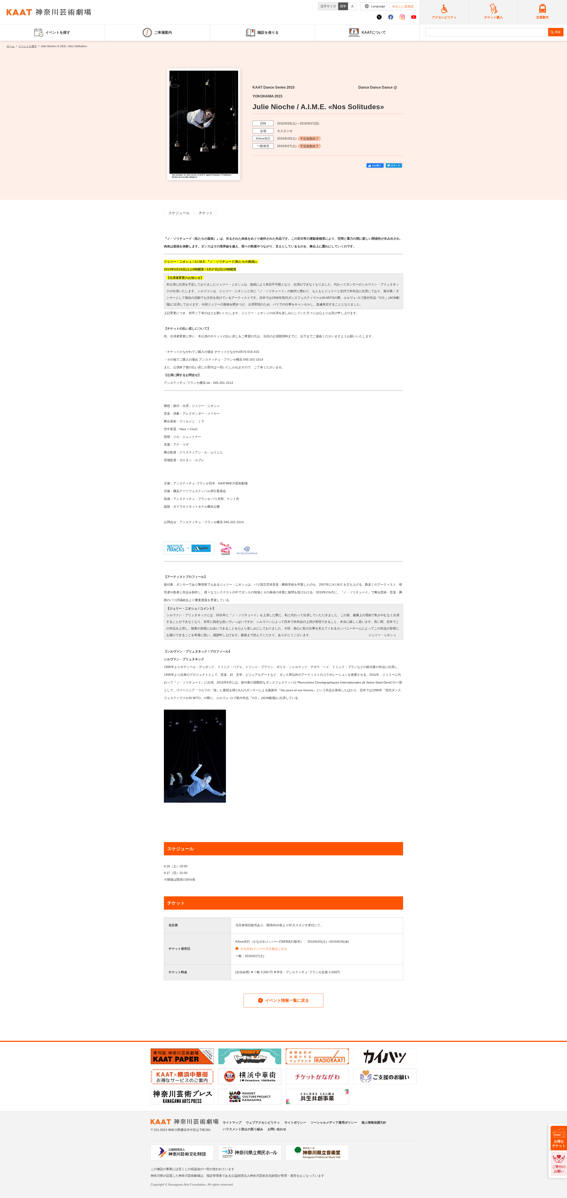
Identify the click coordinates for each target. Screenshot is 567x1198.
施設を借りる (268, 32)
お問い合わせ (277, 1129)
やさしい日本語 (403, 6)
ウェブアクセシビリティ (263, 1122)
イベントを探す (27, 46)
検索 (558, 32)
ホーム (11, 46)
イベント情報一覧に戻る (287, 1000)
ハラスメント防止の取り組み (243, 1129)
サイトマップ (232, 1122)
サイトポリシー (295, 1122)
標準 (343, 6)
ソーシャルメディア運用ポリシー (334, 1122)
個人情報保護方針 (373, 1122)
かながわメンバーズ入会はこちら (264, 948)
